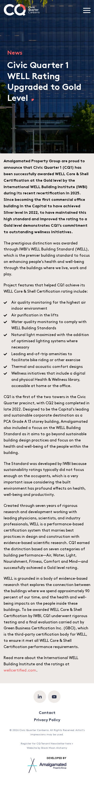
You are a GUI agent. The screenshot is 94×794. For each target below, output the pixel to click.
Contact (47, 713)
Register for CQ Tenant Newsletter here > (47, 743)
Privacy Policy (47, 720)
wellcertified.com (20, 670)
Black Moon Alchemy (54, 748)
